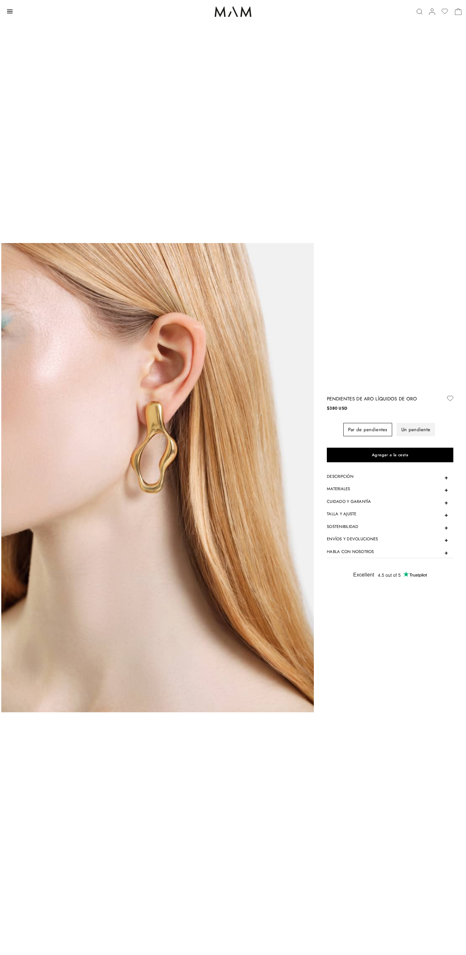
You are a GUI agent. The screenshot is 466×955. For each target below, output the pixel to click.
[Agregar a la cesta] (390, 455)
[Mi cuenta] (432, 11)
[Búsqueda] (419, 12)
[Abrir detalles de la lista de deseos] (445, 11)
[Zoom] (157, 477)
